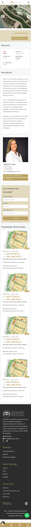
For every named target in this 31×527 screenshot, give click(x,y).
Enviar (16, 218)
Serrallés (5, 477)
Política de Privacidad (9, 457)
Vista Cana (6, 497)
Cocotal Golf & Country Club (11, 491)
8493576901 (8, 436)
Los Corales (6, 494)
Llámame (9, 179)
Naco (4, 471)
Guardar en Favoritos (20, 38)
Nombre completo (8, 196)
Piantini (5, 468)
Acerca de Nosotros (8, 451)
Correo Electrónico (8, 210)
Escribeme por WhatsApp (13, 176)
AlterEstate (19, 516)
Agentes (5, 454)
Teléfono (5, 203)
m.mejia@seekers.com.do (11, 439)
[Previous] (2, 16)
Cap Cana (5, 488)
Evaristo (5, 474)
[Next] (28, 16)
